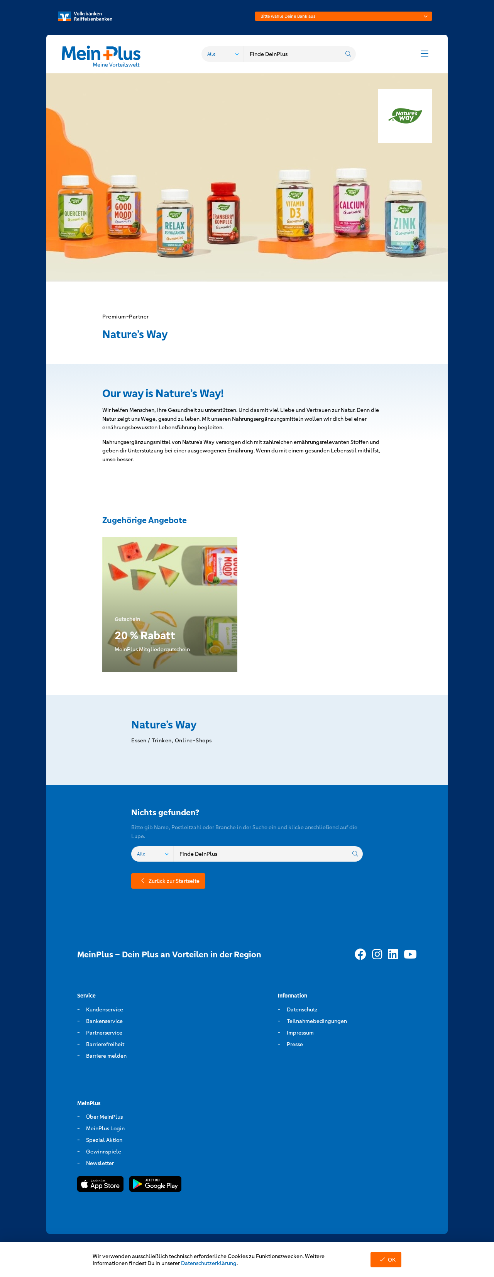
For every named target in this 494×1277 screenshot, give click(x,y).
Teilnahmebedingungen (317, 1021)
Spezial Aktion (104, 1139)
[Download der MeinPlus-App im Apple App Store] (100, 1185)
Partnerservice (104, 1032)
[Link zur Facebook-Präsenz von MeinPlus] (360, 955)
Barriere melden (106, 1055)
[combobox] (343, 16)
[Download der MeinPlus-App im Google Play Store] (155, 1185)
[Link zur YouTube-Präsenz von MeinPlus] (410, 955)
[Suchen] (348, 54)
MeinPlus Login (105, 1128)
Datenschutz (302, 1009)
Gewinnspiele (103, 1151)
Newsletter (100, 1163)
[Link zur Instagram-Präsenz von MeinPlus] (377, 955)
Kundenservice (104, 1009)
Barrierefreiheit (105, 1044)
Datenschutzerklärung (209, 1263)
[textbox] (343, 16)
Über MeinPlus (104, 1116)
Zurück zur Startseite (174, 880)
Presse (295, 1044)
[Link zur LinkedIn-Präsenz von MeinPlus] (393, 955)
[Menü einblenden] (424, 54)
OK (392, 1259)
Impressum (300, 1032)
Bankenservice (104, 1021)
